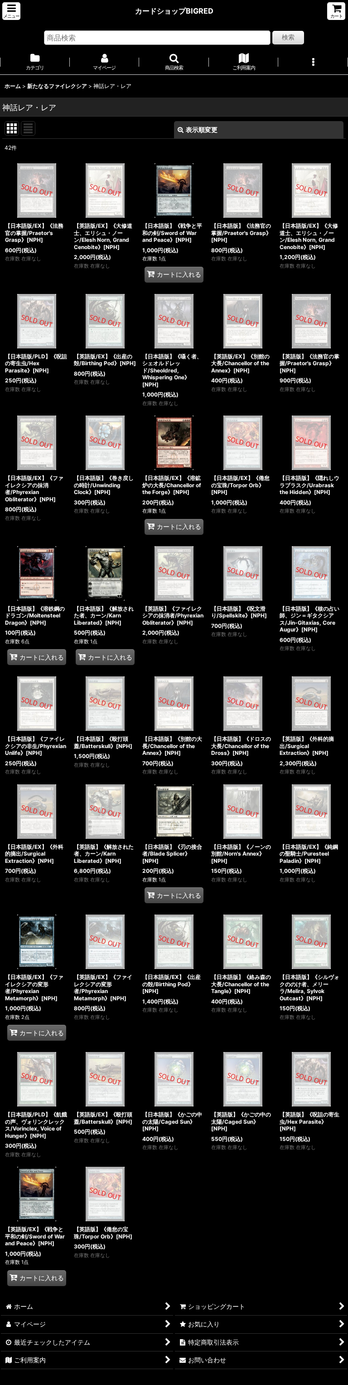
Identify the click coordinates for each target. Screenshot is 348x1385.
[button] (11, 11)
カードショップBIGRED (174, 10)
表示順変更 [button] (202, 129)
